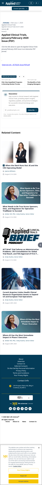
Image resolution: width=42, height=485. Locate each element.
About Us (16, 421)
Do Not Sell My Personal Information (21, 368)
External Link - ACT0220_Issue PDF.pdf (16, 65)
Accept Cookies (23, 481)
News (24, 421)
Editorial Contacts (21, 366)
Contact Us (21, 364)
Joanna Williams (10, 171)
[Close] (39, 448)
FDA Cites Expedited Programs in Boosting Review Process (12, 83)
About (21, 359)
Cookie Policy (17, 466)
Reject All (23, 476)
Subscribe (31, 110)
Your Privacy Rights (21, 375)
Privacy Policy (21, 371)
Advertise (21, 361)
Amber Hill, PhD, (10, 214)
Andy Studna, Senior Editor (25, 214)
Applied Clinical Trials (9, 25)
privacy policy (7, 116)
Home (8, 421)
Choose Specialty (18, 8)
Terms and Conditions (21, 373)
